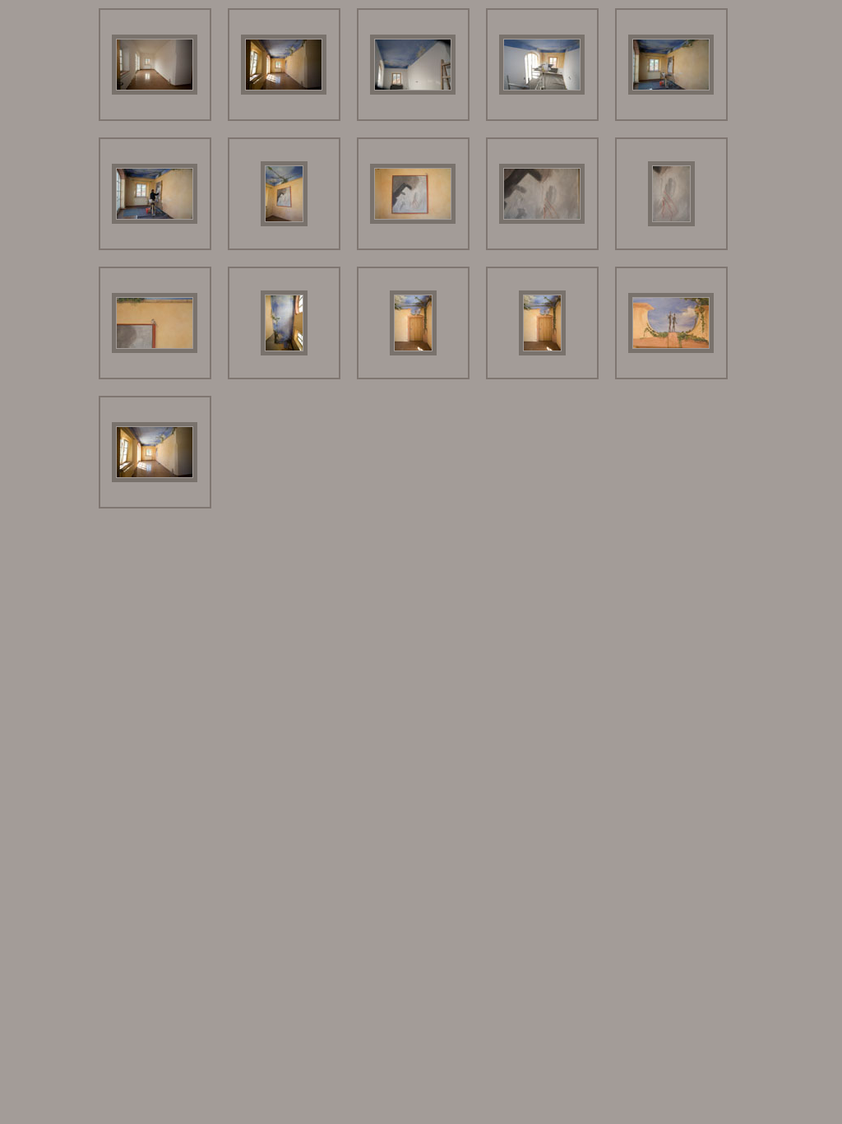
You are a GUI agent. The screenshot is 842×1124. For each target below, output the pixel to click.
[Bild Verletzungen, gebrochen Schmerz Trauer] (413, 220)
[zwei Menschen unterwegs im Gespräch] (671, 350)
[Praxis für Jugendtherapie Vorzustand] (154, 91)
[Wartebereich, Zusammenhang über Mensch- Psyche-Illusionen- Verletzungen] (283, 91)
